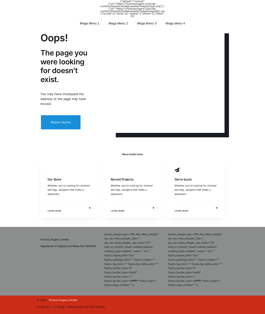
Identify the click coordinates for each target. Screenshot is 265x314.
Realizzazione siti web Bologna (86, 306)
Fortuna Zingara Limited (63, 300)
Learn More (54, 211)
